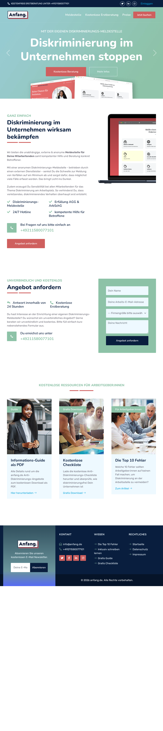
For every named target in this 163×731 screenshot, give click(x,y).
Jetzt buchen (144, 15)
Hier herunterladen (22, 492)
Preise (126, 15)
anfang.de (96, 580)
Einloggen (147, 3)
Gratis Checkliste (108, 563)
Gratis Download (73, 409)
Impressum (139, 554)
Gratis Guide (105, 558)
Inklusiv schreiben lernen (107, 551)
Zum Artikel (122, 488)
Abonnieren (39, 567)
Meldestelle (73, 15)
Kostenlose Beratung (66, 71)
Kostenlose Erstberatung (101, 15)
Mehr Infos (103, 71)
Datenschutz (140, 549)
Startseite (138, 544)
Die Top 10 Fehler (108, 544)
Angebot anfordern (26, 243)
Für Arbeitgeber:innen (128, 409)
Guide (14, 409)
